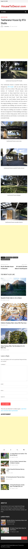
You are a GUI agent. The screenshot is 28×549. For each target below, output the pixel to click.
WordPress (3, 547)
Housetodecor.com (13, 545)
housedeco (7, 26)
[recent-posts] (10, 449)
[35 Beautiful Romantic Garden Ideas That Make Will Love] (5, 485)
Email (2, 390)
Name (2, 384)
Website (3, 396)
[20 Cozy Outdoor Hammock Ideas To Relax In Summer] (5, 461)
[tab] (4, 449)
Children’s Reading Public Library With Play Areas (14, 323)
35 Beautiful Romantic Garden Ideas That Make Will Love (17, 485)
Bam (9, 547)
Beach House (9, 257)
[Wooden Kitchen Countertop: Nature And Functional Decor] (3, 520)
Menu (4, 11)
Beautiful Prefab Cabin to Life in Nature (11, 298)
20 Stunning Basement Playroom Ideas (15, 477)
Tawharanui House (5, 259)
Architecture (4, 17)
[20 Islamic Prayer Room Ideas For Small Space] (5, 528)
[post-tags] (24, 449)
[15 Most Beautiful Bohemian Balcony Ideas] (3, 469)
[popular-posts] (4, 449)
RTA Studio (11, 87)
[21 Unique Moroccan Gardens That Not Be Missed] (5, 454)
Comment (3, 364)
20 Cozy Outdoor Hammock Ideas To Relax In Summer (18, 462)
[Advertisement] (14, 45)
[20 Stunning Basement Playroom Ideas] (3, 477)
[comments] (17, 449)
